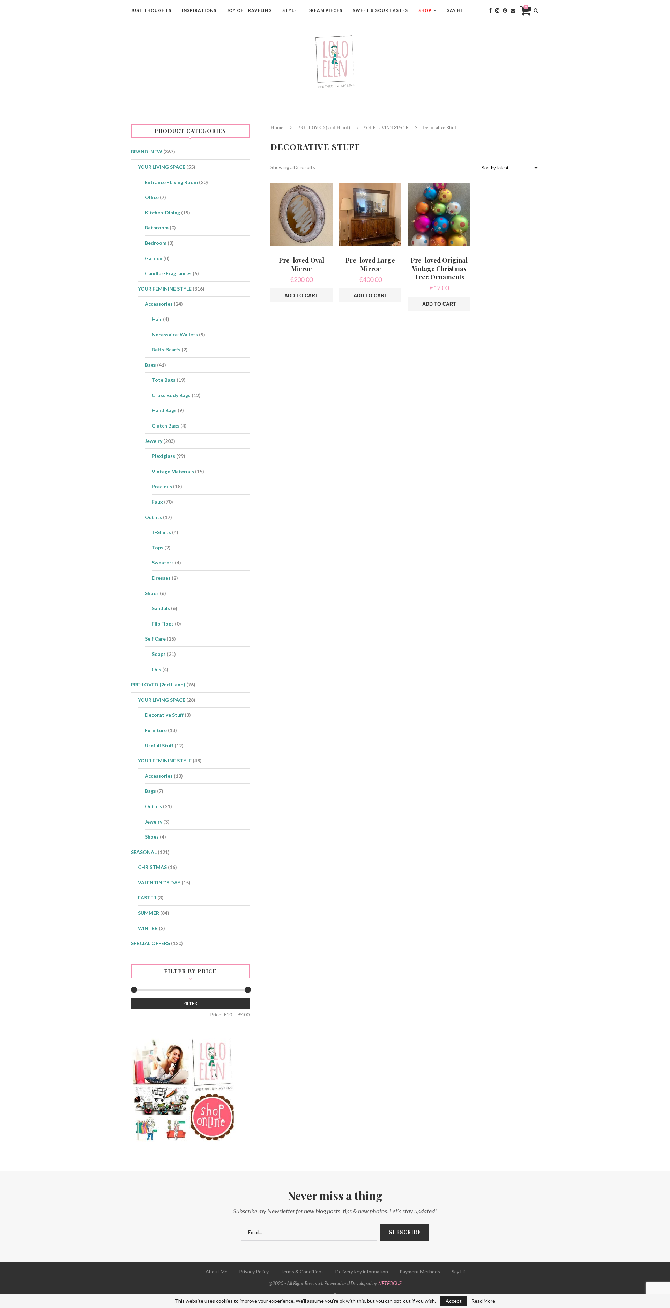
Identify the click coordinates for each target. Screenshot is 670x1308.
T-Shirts (161, 532)
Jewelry (153, 441)
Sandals (161, 608)
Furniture (156, 730)
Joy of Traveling (249, 10)
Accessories (159, 304)
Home (276, 127)
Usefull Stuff (159, 745)
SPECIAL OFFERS (150, 943)
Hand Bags (164, 410)
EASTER (147, 897)
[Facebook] (490, 10)
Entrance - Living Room (171, 182)
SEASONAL (144, 852)
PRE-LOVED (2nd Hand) (323, 127)
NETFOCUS (390, 1283)
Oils (156, 669)
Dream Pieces (324, 10)
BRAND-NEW (146, 151)
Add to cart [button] (301, 295)
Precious (162, 486)
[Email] (513, 10)
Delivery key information (361, 1271)
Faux (157, 502)
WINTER (148, 928)
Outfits (153, 517)
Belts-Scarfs (166, 349)
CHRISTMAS (152, 867)
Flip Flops (163, 624)
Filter (190, 1003)
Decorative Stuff (164, 715)
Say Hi (454, 10)
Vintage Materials (173, 471)
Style (289, 10)
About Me (217, 1271)
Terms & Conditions (302, 1271)
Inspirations (199, 10)
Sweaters (163, 562)
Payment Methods (420, 1271)
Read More (483, 1301)
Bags (150, 365)
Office (152, 197)
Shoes (152, 593)
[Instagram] (497, 10)
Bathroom (157, 228)
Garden (153, 258)
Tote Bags (164, 380)
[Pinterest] (505, 10)
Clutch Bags (165, 426)
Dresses (161, 578)
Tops (157, 547)
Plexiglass (163, 456)
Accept (454, 1301)
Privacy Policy (254, 1271)
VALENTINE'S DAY (159, 882)
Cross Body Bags (171, 395)
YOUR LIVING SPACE (386, 127)
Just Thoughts (151, 10)
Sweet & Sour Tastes (380, 10)
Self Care (155, 639)
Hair (157, 319)
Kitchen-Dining (162, 212)
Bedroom (155, 243)
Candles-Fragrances (168, 273)
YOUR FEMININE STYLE (165, 289)
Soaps (159, 654)
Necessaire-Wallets (175, 334)
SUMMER (148, 913)
